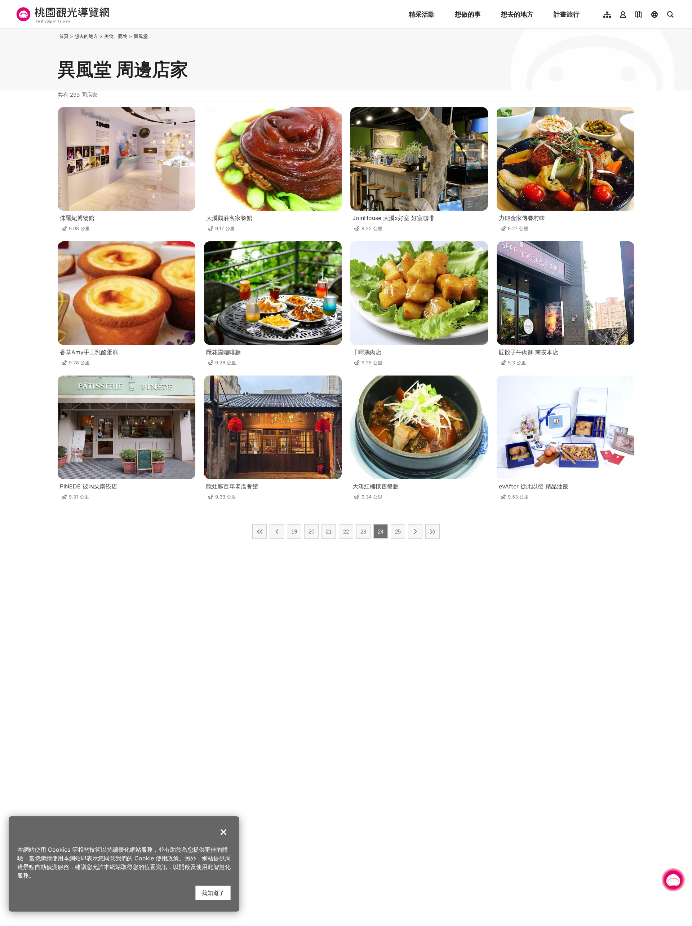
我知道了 (213, 892)
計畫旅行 (567, 14)
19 (294, 531)
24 (380, 531)
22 (346, 531)
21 (329, 531)
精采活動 (422, 14)
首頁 (63, 36)
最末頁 (432, 531)
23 (363, 531)
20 (311, 531)
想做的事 (468, 14)
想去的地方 (517, 14)
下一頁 (415, 531)
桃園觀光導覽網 (61, 14)
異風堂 (141, 36)
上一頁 (277, 531)
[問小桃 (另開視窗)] (673, 879)
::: (55, 36)
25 (398, 531)
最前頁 (259, 531)
